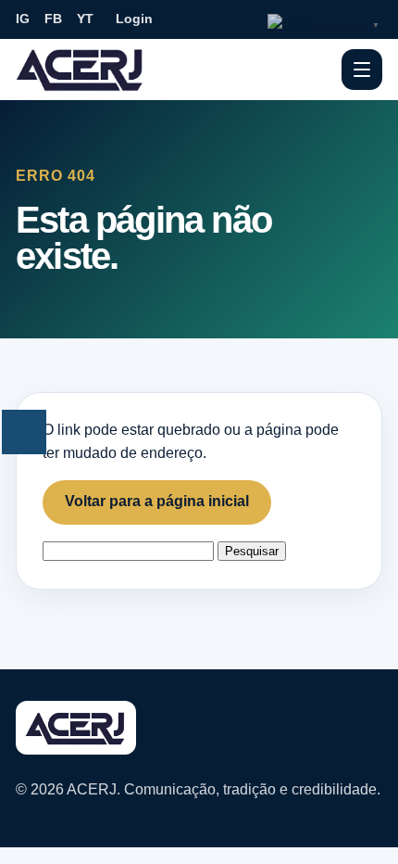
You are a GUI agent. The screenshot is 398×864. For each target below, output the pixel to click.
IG (23, 18)
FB (53, 18)
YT (85, 18)
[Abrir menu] (362, 69)
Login (134, 18)
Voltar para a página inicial (157, 501)
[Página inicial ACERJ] (80, 68)
